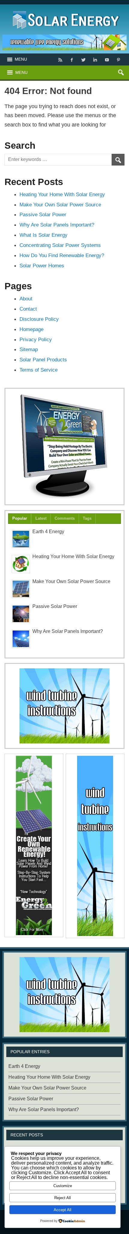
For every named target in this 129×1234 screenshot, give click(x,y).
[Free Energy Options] (64, 705)
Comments (65, 518)
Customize (62, 1186)
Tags (87, 518)
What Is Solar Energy (44, 235)
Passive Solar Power (43, 214)
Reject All (62, 1198)
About (26, 299)
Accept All (62, 1210)
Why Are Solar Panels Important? (57, 225)
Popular (19, 518)
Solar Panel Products (43, 360)
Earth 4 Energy (48, 531)
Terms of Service (39, 370)
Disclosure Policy (39, 319)
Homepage (32, 329)
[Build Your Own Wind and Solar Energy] (64, 446)
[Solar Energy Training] (64, 9)
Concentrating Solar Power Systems (60, 245)
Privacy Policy (36, 339)
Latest (40, 518)
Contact (28, 309)
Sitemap (29, 349)
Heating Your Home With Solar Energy (62, 194)
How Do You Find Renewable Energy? (62, 255)
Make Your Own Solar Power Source (60, 205)
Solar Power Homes (42, 266)
